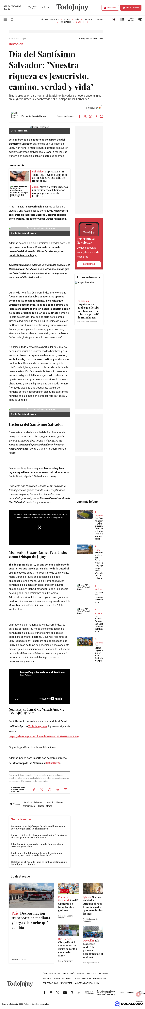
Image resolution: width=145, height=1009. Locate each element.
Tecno (76, 978)
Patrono (60, 802)
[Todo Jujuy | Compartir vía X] (85, 116)
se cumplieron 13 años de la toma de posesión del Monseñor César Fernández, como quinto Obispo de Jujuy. (37, 251)
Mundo (100, 19)
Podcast (86, 978)
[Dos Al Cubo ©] (129, 1006)
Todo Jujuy (14, 38)
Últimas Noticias (50, 19)
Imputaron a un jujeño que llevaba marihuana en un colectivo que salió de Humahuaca (38, 827)
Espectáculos (50, 983)
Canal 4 (50, 152)
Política (88, 19)
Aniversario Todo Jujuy (86, 983)
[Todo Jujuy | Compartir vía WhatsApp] (90, 116)
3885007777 (53, 763)
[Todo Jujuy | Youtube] (65, 992)
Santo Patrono (45, 806)
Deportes (91, 973)
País (77, 19)
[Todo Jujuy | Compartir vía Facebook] (79, 116)
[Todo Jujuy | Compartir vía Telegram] (96, 116)
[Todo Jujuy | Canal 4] (114, 20)
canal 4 (49, 802)
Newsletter (82, 22)
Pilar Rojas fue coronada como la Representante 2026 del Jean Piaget (37, 845)
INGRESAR (112, 7)
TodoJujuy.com (37, 726)
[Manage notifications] (138, 994)
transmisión (29, 806)
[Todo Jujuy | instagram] (51, 992)
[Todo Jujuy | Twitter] (57, 992)
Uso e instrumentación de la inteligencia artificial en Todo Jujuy (106, 993)
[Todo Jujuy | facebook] (44, 992)
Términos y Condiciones (89, 993)
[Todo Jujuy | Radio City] (122, 20)
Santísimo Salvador (32, 802)
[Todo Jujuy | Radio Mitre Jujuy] (131, 20)
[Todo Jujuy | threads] (72, 992)
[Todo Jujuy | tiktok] (78, 992)
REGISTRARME (132, 7)
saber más (89, 264)
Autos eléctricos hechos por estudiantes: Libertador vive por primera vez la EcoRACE (39, 836)
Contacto (130, 992)
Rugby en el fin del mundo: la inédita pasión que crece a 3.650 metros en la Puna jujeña (36, 854)
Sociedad (66, 978)
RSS (122, 992)
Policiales (65, 22)
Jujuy (67, 19)
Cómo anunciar (141, 993)
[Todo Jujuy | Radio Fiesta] (140, 20)
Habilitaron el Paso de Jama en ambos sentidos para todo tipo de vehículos (39, 863)
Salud (57, 978)
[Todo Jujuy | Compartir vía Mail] (101, 116)
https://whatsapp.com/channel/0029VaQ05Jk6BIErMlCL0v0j (44, 737)
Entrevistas (99, 978)
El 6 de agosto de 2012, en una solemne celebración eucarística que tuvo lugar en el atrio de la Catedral (39, 567)
